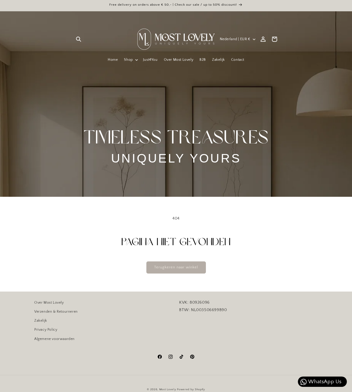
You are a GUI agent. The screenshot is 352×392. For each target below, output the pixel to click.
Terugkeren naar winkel (176, 267)
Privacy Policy (45, 330)
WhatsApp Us (324, 382)
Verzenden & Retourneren (56, 312)
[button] (78, 39)
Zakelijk (40, 321)
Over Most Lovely (49, 303)
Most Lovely (167, 389)
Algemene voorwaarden (54, 339)
